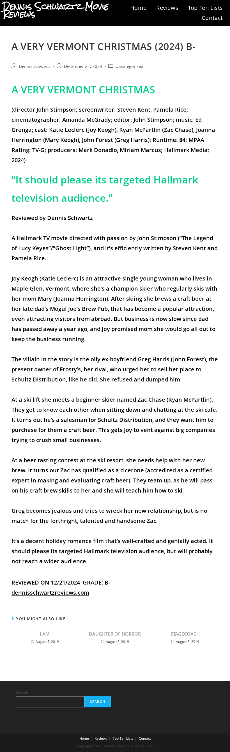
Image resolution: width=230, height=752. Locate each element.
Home (138, 8)
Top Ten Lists (205, 8)
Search (22, 692)
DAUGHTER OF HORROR (115, 634)
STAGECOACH (185, 634)
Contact (212, 18)
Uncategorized (129, 66)
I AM (45, 634)
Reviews (167, 8)
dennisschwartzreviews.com (50, 592)
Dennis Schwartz (35, 66)
